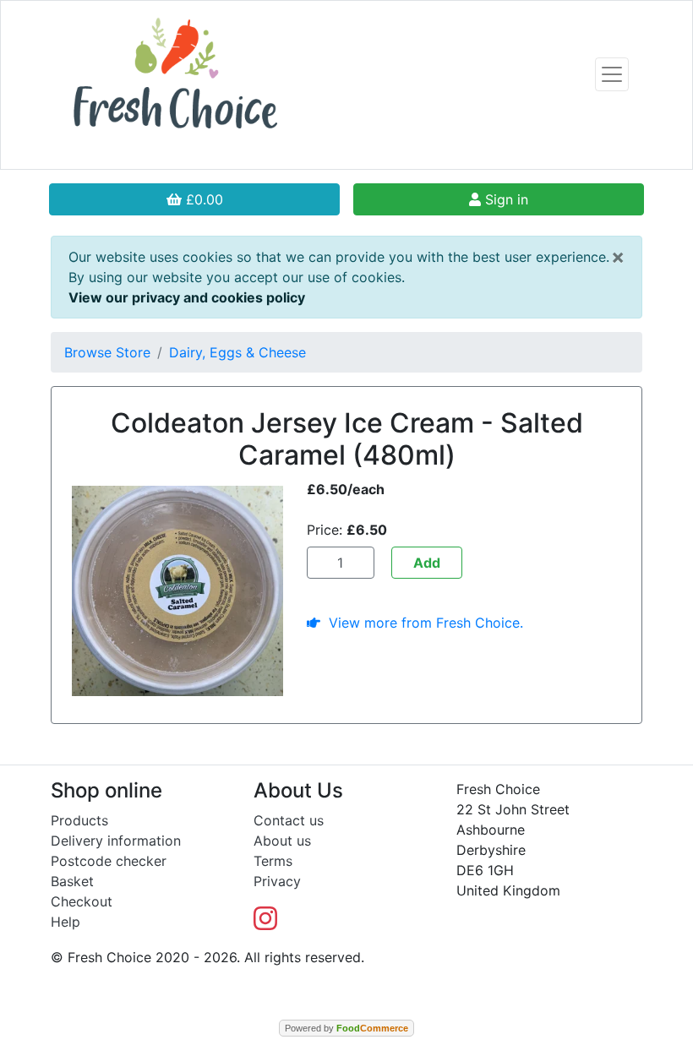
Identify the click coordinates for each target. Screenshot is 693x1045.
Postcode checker (108, 860)
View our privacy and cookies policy (186, 297)
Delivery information (116, 840)
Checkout (81, 901)
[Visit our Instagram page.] (265, 923)
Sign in (504, 199)
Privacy (277, 881)
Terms (273, 860)
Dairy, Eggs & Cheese (237, 352)
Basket (72, 881)
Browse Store (107, 352)
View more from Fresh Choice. (421, 622)
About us (282, 840)
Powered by (346, 1028)
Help (65, 921)
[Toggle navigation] (612, 74)
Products (79, 820)
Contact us (289, 820)
